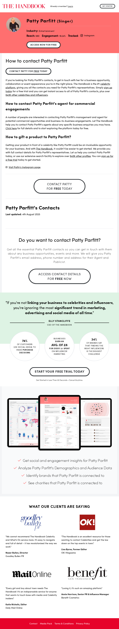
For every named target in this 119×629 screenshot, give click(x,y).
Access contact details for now (59, 276)
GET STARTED (107, 6)
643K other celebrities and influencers (27, 94)
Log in (70, 6)
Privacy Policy (83, 623)
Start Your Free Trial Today (59, 371)
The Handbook (44, 148)
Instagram (89, 35)
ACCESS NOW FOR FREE (43, 44)
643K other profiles (80, 156)
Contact (33, 623)
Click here (11, 128)
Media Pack (46, 623)
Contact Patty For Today (28, 71)
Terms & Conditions (64, 623)
